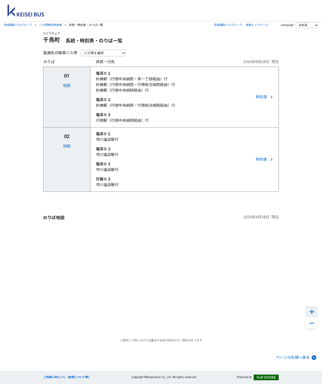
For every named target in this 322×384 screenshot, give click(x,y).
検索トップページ (257, 25)
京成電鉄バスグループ (18, 25)
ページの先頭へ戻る (293, 357)
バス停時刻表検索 (50, 25)
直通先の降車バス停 (60, 53)
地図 (66, 85)
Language (287, 25)
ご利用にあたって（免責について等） (67, 377)
